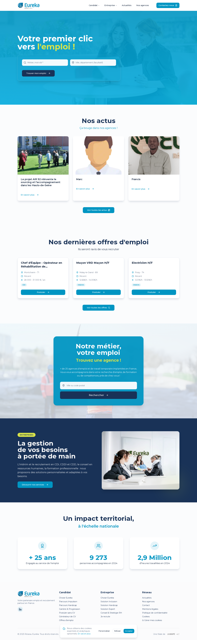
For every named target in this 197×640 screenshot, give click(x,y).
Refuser (117, 631)
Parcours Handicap (68, 605)
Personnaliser (104, 631)
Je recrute (105, 616)
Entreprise (109, 5)
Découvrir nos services (33, 484)
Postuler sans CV (67, 613)
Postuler (41, 292)
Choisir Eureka (65, 598)
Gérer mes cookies (153, 620)
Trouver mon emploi (36, 73)
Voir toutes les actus (97, 210)
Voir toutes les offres (97, 307)
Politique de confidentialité (154, 613)
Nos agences (142, 5)
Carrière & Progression (69, 609)
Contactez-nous (166, 5)
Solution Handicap (109, 605)
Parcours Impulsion (68, 601)
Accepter (129, 631)
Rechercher (96, 395)
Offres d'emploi (66, 620)
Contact (146, 605)
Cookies (146, 616)
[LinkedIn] (20, 609)
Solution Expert (108, 609)
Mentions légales (150, 609)
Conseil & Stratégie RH (111, 613)
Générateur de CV (67, 616)
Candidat (93, 5)
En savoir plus (27, 195)
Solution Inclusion (109, 601)
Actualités (126, 5)
